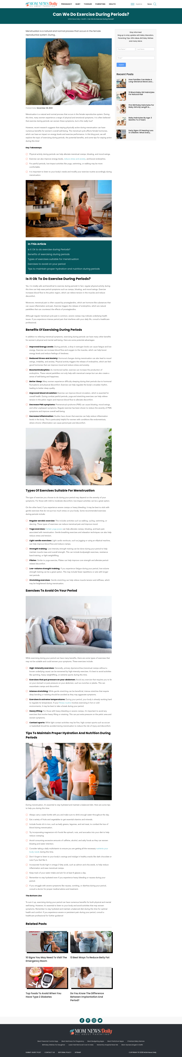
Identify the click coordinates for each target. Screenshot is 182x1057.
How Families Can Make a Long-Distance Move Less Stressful (140, 80)
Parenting (100, 4)
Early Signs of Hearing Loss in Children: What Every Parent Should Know (141, 131)
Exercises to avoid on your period (47, 264)
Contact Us (50, 1052)
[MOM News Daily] (42, 4)
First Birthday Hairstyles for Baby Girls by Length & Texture (141, 106)
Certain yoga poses (45, 529)
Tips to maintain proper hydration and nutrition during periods (64, 268)
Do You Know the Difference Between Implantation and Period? (87, 997)
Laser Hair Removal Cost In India (81, 1045)
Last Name (140, 46)
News (149, 4)
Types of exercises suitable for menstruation (53, 259)
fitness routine (65, 703)
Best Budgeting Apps (96, 1041)
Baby (78, 4)
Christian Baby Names (136, 1041)
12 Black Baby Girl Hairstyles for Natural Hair (141, 93)
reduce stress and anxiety (75, 159)
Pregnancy (66, 4)
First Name (121, 46)
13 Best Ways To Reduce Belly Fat (89, 957)
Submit (121, 65)
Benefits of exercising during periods (49, 254)
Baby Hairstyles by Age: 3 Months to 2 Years (140, 119)
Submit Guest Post (33, 1052)
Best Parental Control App (48, 1041)
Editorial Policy (64, 1052)
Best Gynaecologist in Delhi (132, 1045)
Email (119, 54)
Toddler (88, 4)
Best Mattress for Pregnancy (73, 1041)
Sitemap (78, 1052)
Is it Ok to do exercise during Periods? (49, 249)
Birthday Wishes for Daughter (53, 1045)
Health (112, 4)
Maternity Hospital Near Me (107, 1045)
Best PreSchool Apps (116, 1041)
